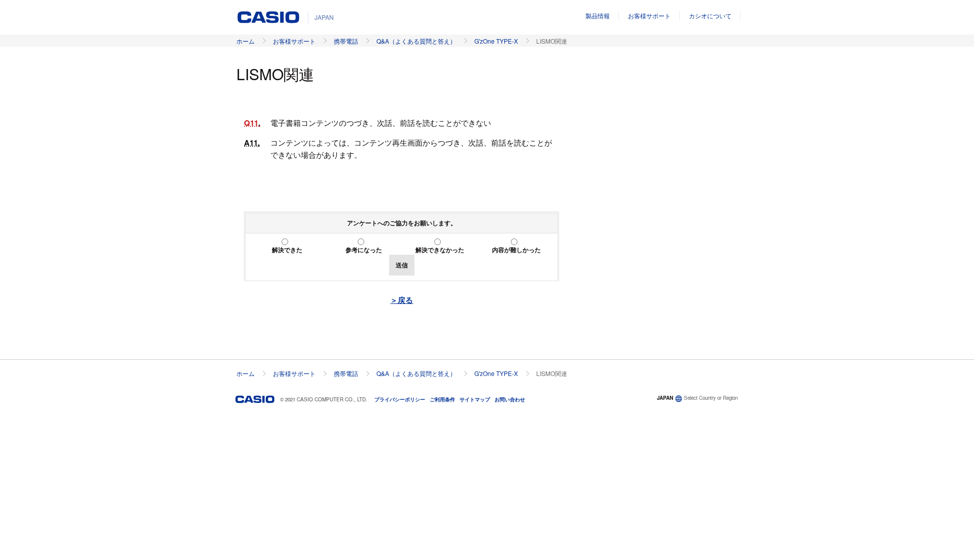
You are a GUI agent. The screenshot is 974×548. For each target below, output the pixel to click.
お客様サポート (649, 15)
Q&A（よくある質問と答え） (416, 41)
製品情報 (597, 15)
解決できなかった (439, 249)
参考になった (363, 249)
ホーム (245, 41)
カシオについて (710, 15)
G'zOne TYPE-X (496, 41)
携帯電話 (346, 41)
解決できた (287, 249)
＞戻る (401, 299)
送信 (402, 264)
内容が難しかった (516, 249)
